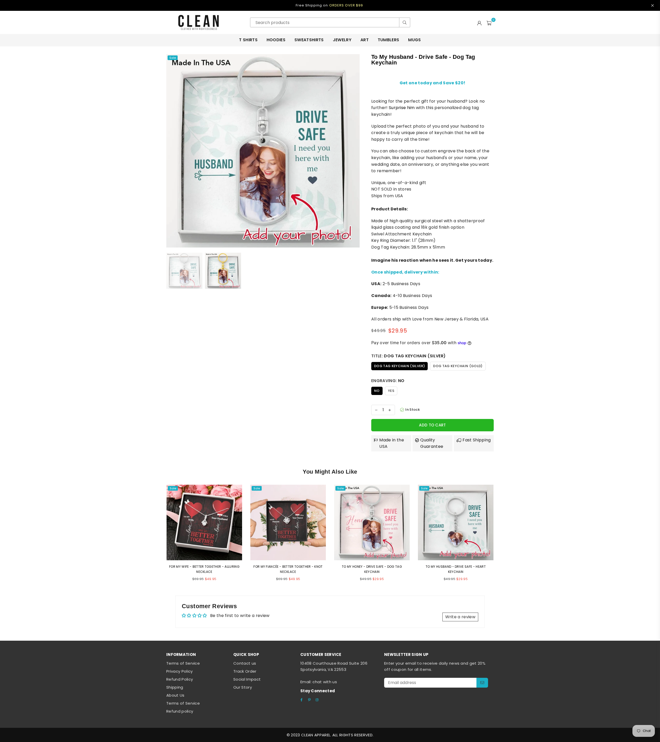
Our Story (242, 687)
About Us (175, 695)
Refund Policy (179, 679)
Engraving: (387, 381)
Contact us (244, 663)
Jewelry (342, 40)
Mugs (414, 40)
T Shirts (248, 40)
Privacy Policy (179, 671)
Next (355, 150)
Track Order (245, 671)
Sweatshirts (309, 40)
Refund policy (179, 711)
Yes (391, 390)
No (377, 390)
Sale (172, 58)
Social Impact (247, 679)
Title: (408, 356)
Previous (170, 150)
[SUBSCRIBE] (482, 683)
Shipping (174, 687)
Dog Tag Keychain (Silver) (399, 366)
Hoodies (276, 40)
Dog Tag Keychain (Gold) (457, 366)
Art (364, 40)
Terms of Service (183, 663)
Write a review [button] (460, 617)
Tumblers (388, 40)
